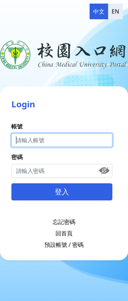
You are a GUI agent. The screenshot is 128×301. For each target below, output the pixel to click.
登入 (62, 192)
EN (115, 11)
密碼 (17, 157)
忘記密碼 (64, 222)
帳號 (17, 126)
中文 (99, 11)
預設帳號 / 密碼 (64, 245)
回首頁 (64, 233)
